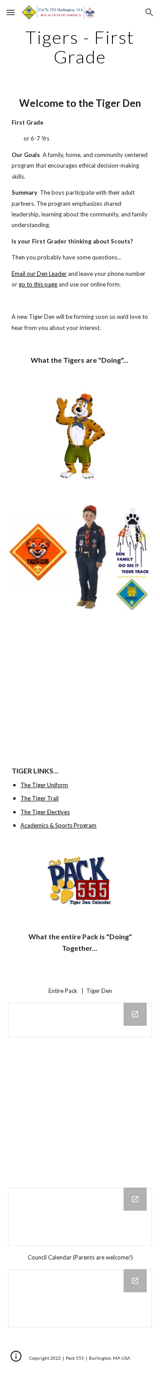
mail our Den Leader (41, 273)
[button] (10, 12)
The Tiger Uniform (44, 785)
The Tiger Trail (39, 798)
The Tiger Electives (45, 812)
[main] (80, 47)
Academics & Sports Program (58, 825)
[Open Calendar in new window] (135, 1014)
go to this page (38, 284)
